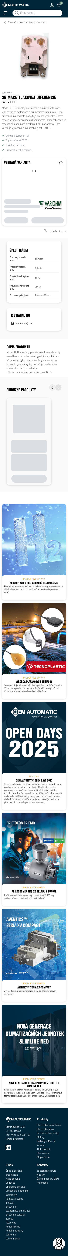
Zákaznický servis (46, 1170)
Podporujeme (13, 1226)
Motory (40, 1137)
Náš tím (41, 1174)
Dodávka (10, 1182)
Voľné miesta (13, 1238)
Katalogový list (24, 323)
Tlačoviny (11, 1222)
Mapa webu (43, 1157)
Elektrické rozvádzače (49, 1125)
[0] (59, 5)
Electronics (43, 1153)
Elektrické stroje (46, 1129)
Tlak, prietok (43, 1149)
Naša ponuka (13, 1178)
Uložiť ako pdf (58, 231)
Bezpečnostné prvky (48, 1133)
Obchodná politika (15, 1186)
